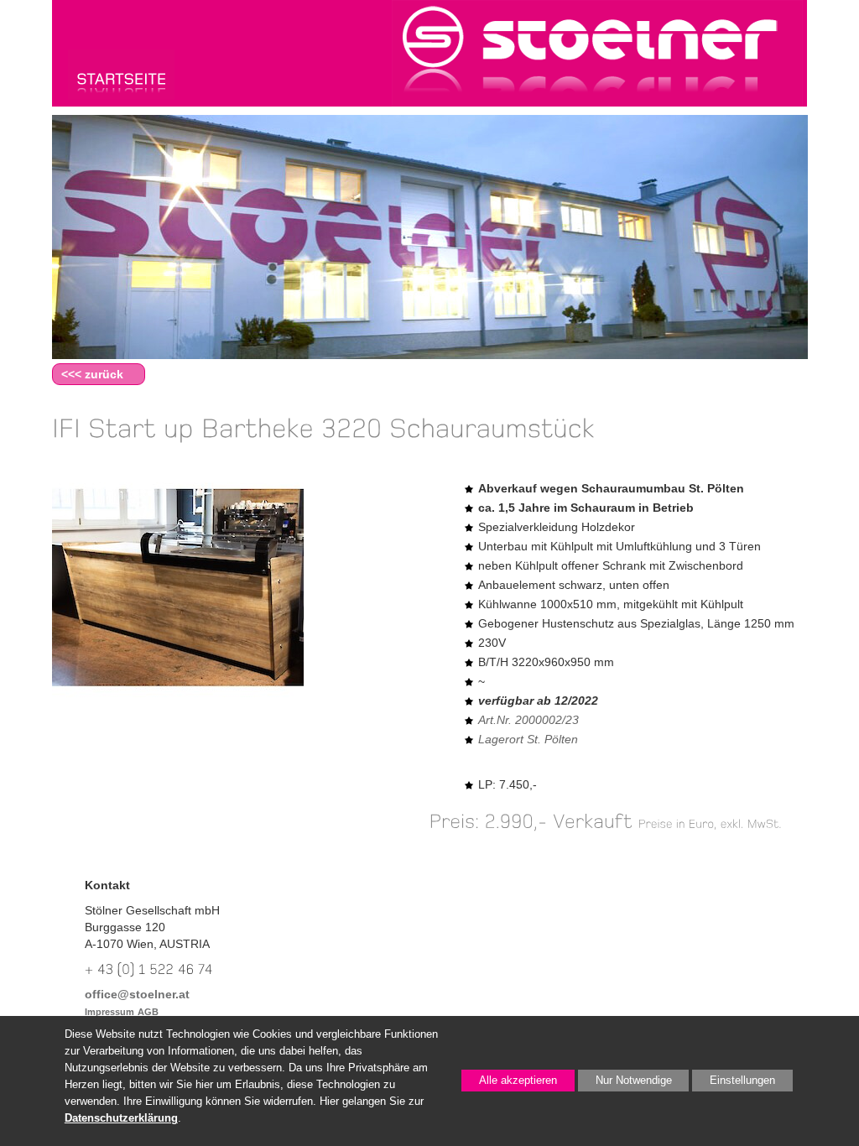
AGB (148, 1012)
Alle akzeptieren (509, 1080)
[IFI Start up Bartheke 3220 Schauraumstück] (178, 595)
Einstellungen (733, 1083)
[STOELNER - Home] (121, 74)
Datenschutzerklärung (121, 1118)
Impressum (109, 1012)
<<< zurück (92, 374)
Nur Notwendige (625, 1083)
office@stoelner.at (137, 994)
